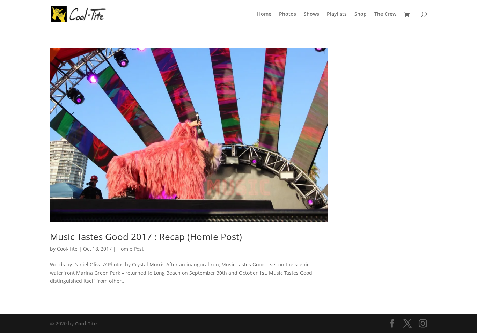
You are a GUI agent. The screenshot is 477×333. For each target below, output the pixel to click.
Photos (287, 14)
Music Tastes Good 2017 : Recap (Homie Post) (146, 236)
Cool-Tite (67, 248)
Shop (360, 14)
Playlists (337, 14)
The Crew (385, 14)
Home (264, 14)
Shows (311, 14)
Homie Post (130, 248)
